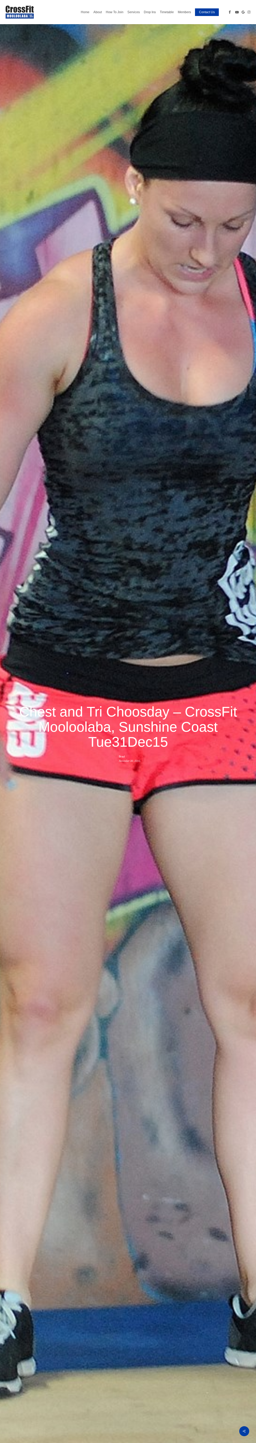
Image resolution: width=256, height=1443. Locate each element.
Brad (122, 756)
